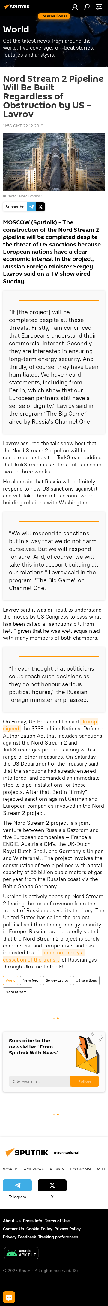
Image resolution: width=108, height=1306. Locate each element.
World (11, 980)
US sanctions (86, 980)
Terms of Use (57, 1220)
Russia (57, 1169)
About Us (12, 1220)
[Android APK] (21, 1254)
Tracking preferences (58, 1237)
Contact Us (13, 1228)
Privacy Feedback (19, 1237)
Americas (34, 1169)
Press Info (32, 1220)
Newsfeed (31, 980)
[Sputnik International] (18, 9)
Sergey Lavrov (57, 980)
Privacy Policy (68, 1228)
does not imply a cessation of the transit (44, 956)
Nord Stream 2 (31, 196)
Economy (80, 1169)
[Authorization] (75, 7)
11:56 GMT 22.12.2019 (23, 126)
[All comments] (9, 1297)
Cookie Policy (39, 1228)
